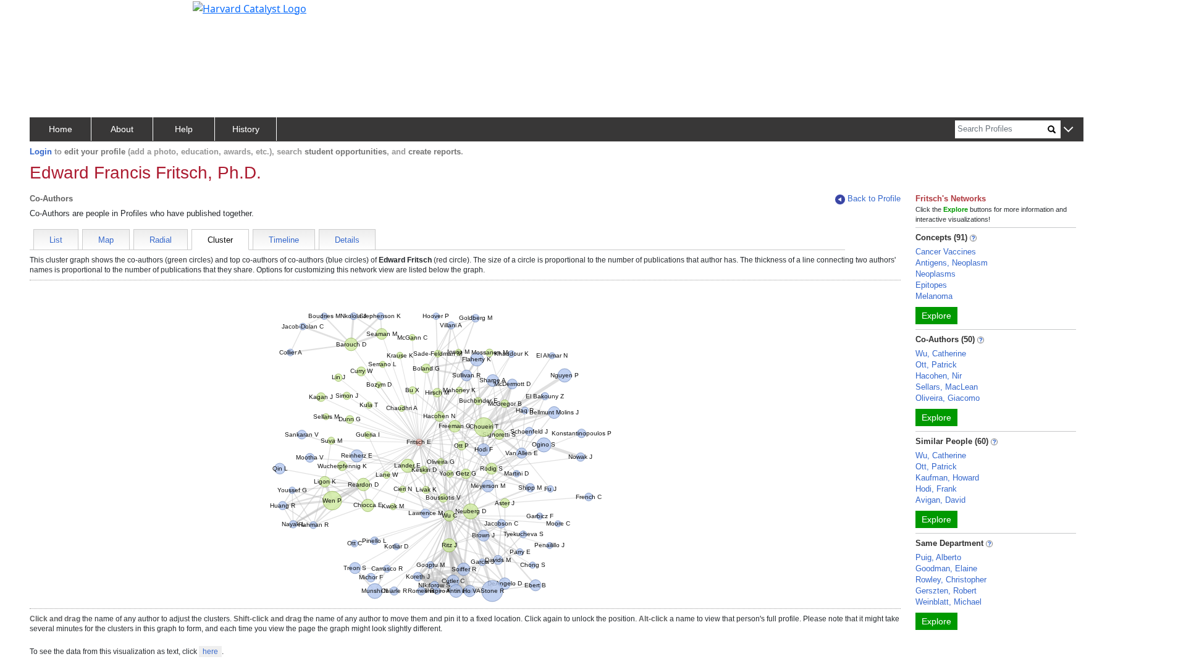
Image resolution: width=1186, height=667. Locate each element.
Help (184, 129)
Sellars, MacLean (946, 387)
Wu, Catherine (940, 353)
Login (41, 151)
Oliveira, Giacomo (947, 398)
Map (106, 240)
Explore (936, 316)
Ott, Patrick (936, 364)
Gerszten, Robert (946, 590)
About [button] (122, 129)
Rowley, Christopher (950, 579)
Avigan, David (940, 500)
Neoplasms (935, 274)
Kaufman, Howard (947, 477)
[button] (1068, 130)
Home (60, 129)
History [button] (245, 129)
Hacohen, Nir (938, 375)
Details (347, 240)
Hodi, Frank (936, 488)
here (210, 651)
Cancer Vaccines (945, 251)
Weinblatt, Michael (948, 601)
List (55, 240)
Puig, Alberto (938, 557)
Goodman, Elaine (946, 568)
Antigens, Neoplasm (951, 262)
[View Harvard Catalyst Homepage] (249, 7)
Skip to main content (51, 14)
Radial (160, 240)
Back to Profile (874, 198)
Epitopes (931, 285)
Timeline (284, 240)
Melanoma (934, 296)
